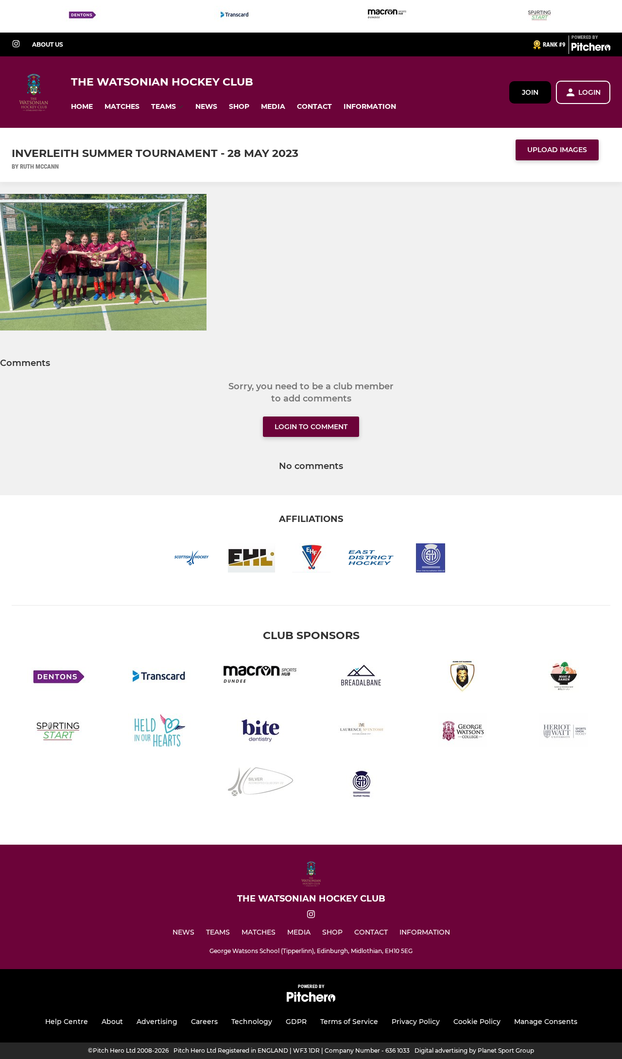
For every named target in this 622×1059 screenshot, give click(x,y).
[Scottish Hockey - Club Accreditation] (260, 785)
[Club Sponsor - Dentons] (82, 16)
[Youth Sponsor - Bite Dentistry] (260, 731)
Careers (204, 1021)
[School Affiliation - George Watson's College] (462, 731)
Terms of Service (349, 1021)
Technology (251, 1021)
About (112, 1021)
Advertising (157, 1021)
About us (47, 44)
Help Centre (66, 1021)
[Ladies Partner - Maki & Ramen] (564, 678)
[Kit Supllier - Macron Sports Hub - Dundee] (387, 16)
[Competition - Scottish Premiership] (361, 785)
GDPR (296, 1021)
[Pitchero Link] (590, 48)
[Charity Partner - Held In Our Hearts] (159, 731)
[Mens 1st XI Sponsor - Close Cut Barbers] (462, 678)
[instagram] (16, 44)
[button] (82, 106)
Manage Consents (545, 1021)
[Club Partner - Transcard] (234, 16)
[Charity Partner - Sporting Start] (539, 16)
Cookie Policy (477, 1021)
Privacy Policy (416, 1021)
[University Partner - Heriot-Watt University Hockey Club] (564, 731)
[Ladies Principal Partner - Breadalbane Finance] (361, 678)
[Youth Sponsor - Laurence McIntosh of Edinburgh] (361, 731)
